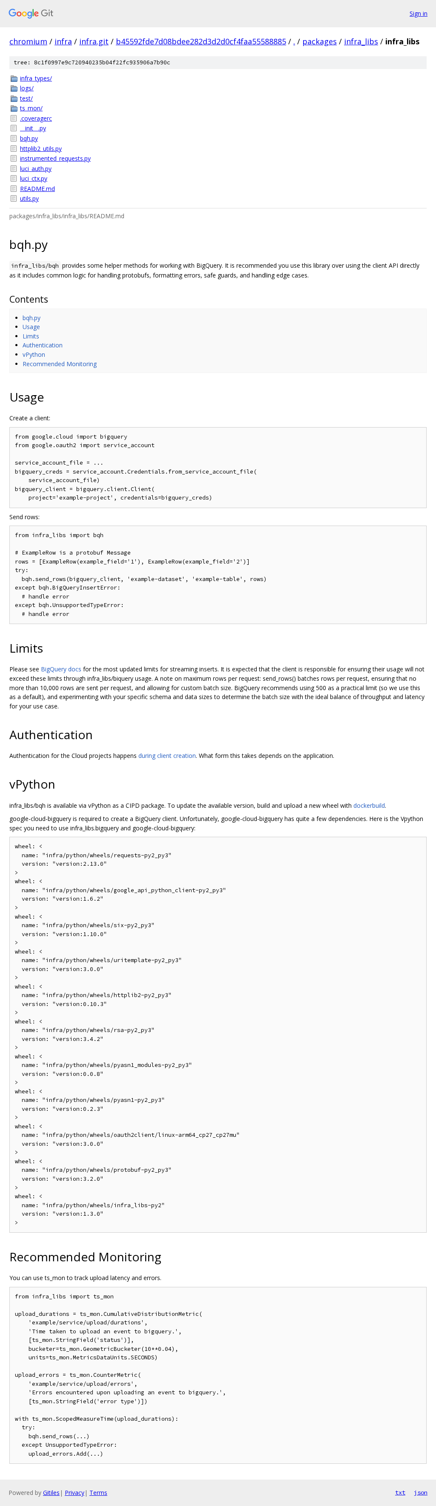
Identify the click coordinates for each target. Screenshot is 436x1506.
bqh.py (29, 138)
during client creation (167, 756)
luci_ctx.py (33, 178)
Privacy (74, 1493)
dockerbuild (369, 805)
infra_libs (361, 41)
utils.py (29, 198)
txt (400, 1492)
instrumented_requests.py (55, 158)
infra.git (94, 41)
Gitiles (51, 1493)
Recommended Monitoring (60, 364)
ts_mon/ (31, 108)
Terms (98, 1493)
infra (63, 41)
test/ (26, 98)
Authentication (43, 345)
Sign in (418, 13)
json (420, 1492)
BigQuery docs (61, 669)
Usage (31, 327)
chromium (28, 41)
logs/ (27, 88)
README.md (37, 189)
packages (319, 41)
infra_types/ (36, 78)
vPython (34, 354)
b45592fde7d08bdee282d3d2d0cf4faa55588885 (201, 41)
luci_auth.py (36, 169)
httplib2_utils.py (41, 149)
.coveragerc (36, 118)
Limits (31, 336)
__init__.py (33, 128)
